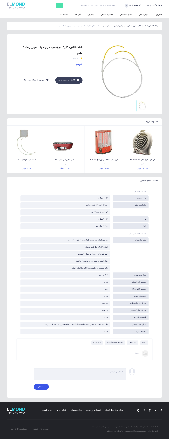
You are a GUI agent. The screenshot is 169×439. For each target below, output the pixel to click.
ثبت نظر (41, 386)
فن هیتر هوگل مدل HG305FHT (142, 159)
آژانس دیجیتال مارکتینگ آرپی (124, 431)
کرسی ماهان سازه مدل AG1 (65, 159)
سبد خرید (133, 5)
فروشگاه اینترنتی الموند (136, 427)
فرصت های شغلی (41, 429)
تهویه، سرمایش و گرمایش (115, 342)
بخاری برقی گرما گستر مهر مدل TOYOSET (103, 159)
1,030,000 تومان (142, 168)
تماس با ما (61, 410)
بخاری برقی (132, 342)
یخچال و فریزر (144, 14)
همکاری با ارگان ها (19, 429)
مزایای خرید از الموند (114, 410)
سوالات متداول (76, 410)
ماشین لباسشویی (126, 14)
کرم (142, 164)
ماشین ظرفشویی (107, 14)
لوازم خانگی (97, 342)
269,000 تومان (65, 168)
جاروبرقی (90, 14)
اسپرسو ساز (64, 14)
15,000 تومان (26, 168)
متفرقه (144, 342)
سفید (26, 164)
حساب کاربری (155, 5)
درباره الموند (47, 410)
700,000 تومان (104, 168)
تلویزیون (159, 14)
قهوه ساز (78, 14)
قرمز (104, 164)
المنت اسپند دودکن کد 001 (26, 159)
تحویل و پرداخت (93, 410)
